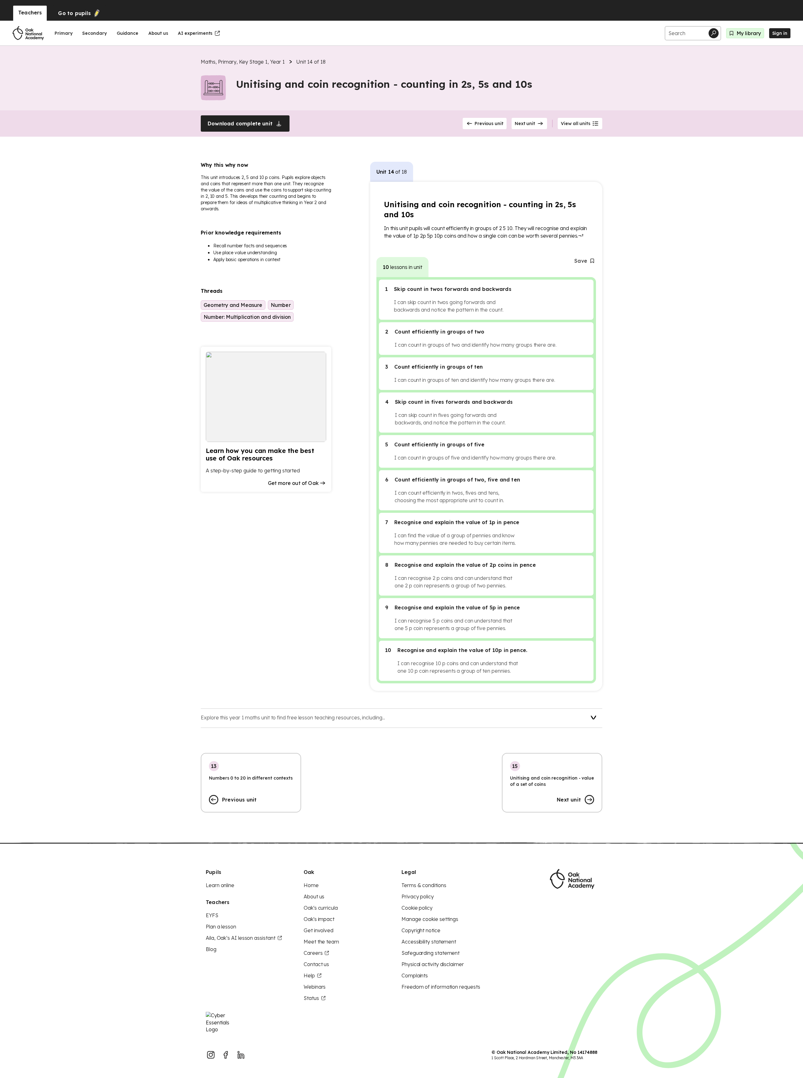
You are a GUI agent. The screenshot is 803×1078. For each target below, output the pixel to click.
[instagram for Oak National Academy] (211, 1055)
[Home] (28, 33)
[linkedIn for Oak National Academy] (241, 1055)
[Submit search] (714, 33)
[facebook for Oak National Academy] (226, 1055)
